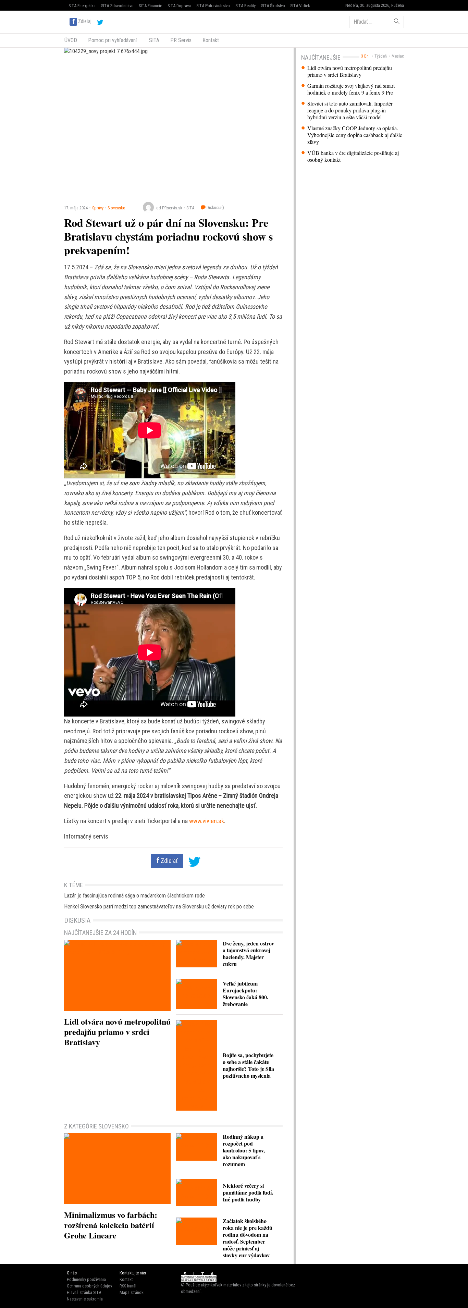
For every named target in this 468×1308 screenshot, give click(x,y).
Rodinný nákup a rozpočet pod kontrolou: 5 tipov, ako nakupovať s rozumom (244, 1150)
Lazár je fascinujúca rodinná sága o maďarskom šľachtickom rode (134, 895)
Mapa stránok (132, 1292)
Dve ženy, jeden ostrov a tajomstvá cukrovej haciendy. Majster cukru (248, 953)
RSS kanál (128, 1285)
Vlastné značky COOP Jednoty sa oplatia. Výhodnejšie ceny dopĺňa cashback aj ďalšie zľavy (354, 135)
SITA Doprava (179, 5)
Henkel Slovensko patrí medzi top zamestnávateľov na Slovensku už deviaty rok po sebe (159, 906)
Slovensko (116, 207)
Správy (97, 207)
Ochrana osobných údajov (89, 1285)
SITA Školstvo (273, 5)
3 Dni (365, 56)
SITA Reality (245, 5)
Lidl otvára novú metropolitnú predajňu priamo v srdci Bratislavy (349, 71)
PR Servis (181, 40)
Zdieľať (168, 860)
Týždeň (380, 56)
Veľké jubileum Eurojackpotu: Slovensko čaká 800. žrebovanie (245, 993)
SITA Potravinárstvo (213, 5)
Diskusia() (215, 207)
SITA (153, 40)
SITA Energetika (82, 5)
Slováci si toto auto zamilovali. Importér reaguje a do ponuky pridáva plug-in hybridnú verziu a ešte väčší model (350, 110)
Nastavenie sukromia (85, 1298)
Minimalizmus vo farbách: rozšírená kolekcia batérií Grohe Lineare (110, 1225)
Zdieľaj (84, 21)
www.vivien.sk (206, 820)
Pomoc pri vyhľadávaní (112, 40)
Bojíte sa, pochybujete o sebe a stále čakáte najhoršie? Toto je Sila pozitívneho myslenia (248, 1065)
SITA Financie (150, 5)
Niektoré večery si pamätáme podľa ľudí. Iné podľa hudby (248, 1192)
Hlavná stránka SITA (84, 1292)
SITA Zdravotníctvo (117, 5)
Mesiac (398, 56)
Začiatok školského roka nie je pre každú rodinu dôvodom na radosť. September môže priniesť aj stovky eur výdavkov (247, 1238)
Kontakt (210, 40)
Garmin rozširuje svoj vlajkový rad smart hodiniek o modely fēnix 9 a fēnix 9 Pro (351, 89)
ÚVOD (70, 40)
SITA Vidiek (300, 5)
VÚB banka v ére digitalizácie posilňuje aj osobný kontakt (353, 156)
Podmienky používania (86, 1279)
